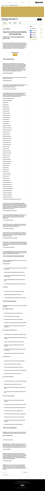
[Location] (38, 2)
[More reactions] (6, 472)
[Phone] (36, 2)
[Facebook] (40, 2)
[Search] (35, 19)
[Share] (26, 28)
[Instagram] (42, 2)
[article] (15, 252)
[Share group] (42, 19)
